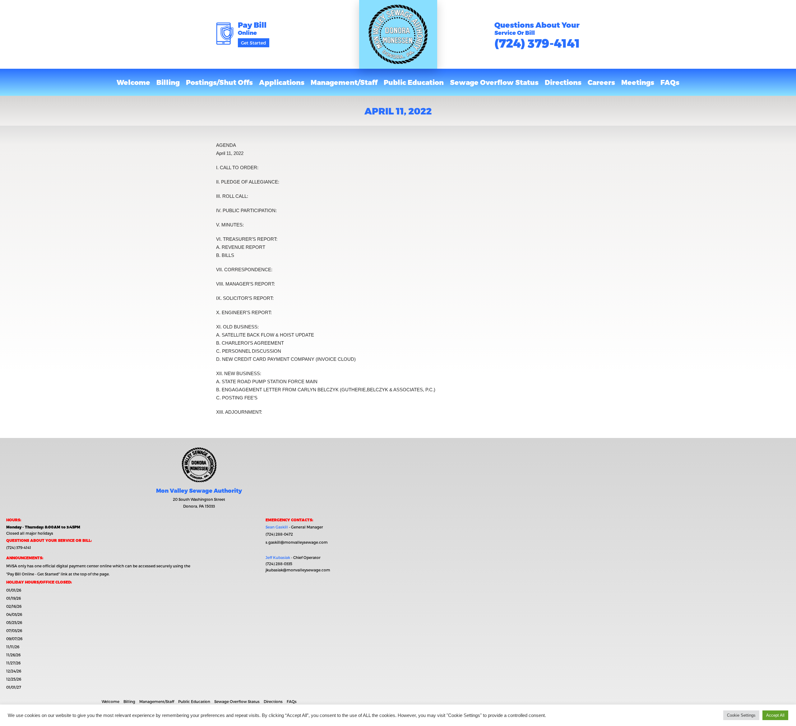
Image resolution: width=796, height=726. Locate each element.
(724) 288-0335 (279, 563)
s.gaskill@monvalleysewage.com (297, 542)
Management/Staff (344, 82)
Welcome (133, 82)
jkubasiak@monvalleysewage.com (298, 570)
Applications (281, 82)
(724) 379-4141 (537, 43)
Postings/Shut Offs (219, 82)
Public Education (414, 82)
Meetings (637, 82)
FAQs (669, 82)
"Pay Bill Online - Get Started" (33, 574)
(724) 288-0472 (279, 534)
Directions (563, 82)
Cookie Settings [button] (741, 715)
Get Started (253, 42)
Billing (168, 82)
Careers (601, 82)
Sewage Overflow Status (494, 82)
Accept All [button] (775, 715)
